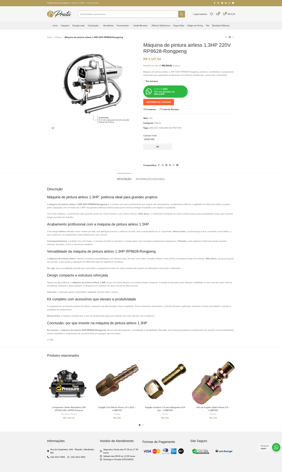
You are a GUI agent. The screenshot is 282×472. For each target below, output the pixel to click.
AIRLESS (153, 128)
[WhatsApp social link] (229, 3)
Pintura (58, 37)
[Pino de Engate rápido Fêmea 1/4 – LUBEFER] (213, 383)
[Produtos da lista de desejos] (211, 14)
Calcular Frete (150, 135)
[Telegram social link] (233, 3)
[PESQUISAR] (181, 14)
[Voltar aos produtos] (230, 37)
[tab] (124, 177)
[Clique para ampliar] (53, 128)
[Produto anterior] (226, 37)
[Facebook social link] (214, 3)
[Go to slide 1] (139, 425)
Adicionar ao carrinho (158, 102)
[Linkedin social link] (226, 3)
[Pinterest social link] (222, 3)
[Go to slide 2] (142, 425)
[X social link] (218, 3)
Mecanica (65, 414)
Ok (157, 147)
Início (49, 37)
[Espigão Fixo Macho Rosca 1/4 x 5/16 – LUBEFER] (117, 383)
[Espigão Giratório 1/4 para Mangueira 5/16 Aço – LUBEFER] (165, 383)
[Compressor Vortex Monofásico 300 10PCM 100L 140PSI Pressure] (69, 383)
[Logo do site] (59, 14)
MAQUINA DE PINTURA (170, 128)
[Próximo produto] (233, 37)
